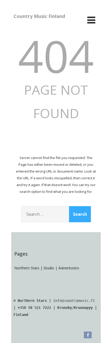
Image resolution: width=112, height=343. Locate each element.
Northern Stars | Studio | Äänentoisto (46, 267)
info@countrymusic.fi (74, 300)
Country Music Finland (39, 16)
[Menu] (91, 20)
